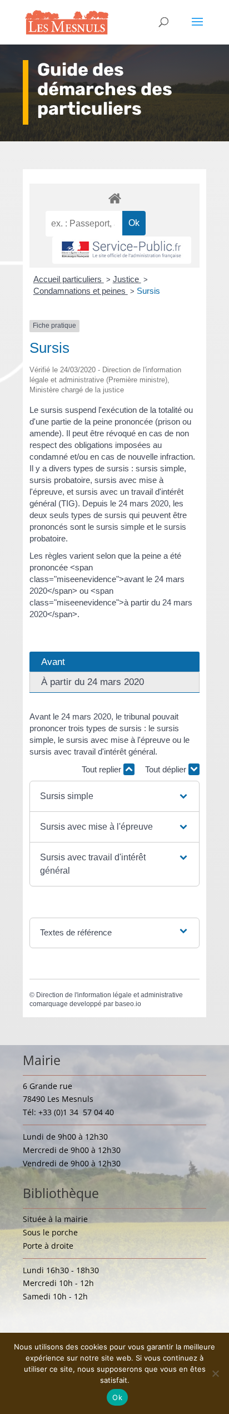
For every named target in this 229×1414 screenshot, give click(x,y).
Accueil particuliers (68, 279)
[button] (114, 796)
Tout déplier (166, 769)
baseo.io (128, 1004)
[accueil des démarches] (114, 198)
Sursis (148, 290)
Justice (127, 279)
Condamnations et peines (80, 290)
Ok (117, 1397)
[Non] (215, 1373)
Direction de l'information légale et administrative (109, 995)
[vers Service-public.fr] (121, 250)
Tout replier (102, 769)
